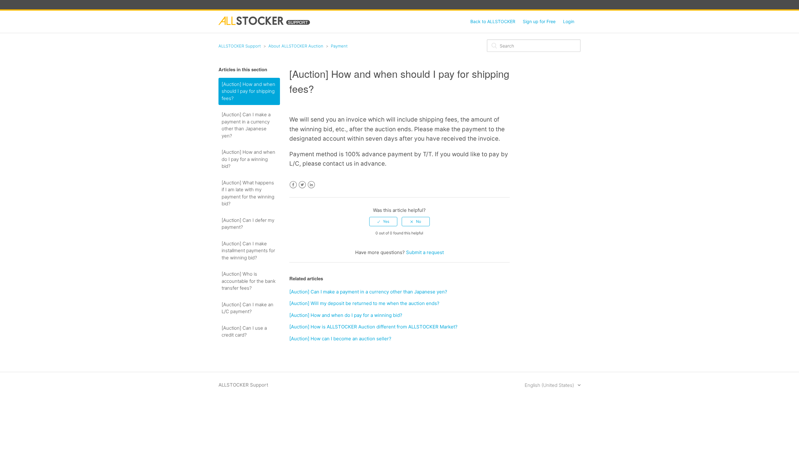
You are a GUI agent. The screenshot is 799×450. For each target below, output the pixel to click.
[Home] (264, 23)
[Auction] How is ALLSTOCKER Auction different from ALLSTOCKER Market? (373, 327)
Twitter (302, 185)
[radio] (383, 221)
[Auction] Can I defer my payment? (248, 223)
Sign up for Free (539, 21)
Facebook (293, 185)
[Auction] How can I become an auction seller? (340, 339)
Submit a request (425, 252)
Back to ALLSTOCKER (492, 21)
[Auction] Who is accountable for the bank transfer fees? (249, 281)
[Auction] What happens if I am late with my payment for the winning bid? (248, 193)
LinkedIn (311, 185)
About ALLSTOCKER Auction (295, 45)
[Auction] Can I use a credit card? (244, 331)
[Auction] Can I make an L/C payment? (247, 308)
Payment (339, 45)
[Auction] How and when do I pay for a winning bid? (248, 159)
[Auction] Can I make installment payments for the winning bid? (248, 251)
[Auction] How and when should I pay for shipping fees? (248, 91)
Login (568, 21)
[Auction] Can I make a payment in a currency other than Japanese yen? (246, 125)
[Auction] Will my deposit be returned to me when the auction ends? (364, 303)
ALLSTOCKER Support (239, 45)
